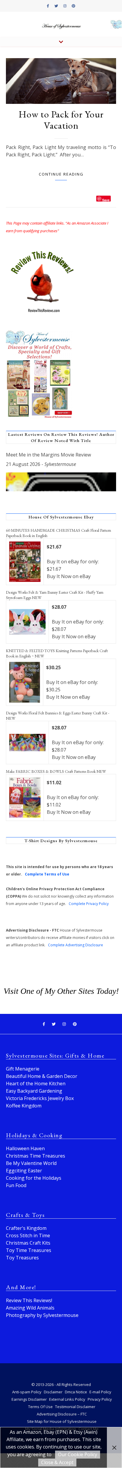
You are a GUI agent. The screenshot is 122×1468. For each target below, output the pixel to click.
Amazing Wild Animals (30, 1308)
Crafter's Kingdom (26, 1228)
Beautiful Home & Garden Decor (41, 1076)
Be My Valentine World (31, 1163)
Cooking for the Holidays (33, 1178)
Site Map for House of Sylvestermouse (62, 1421)
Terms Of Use (40, 1406)
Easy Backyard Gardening (34, 1091)
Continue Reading (61, 174)
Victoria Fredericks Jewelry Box (40, 1098)
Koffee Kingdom (23, 1105)
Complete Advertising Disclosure (75, 944)
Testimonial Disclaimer (75, 1406)
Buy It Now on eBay (69, 576)
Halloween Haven (25, 1148)
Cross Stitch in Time (28, 1235)
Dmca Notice (76, 1392)
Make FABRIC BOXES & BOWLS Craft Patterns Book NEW (56, 771)
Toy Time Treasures (28, 1250)
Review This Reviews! (29, 1300)
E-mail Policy (100, 1392)
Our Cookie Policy (77, 1454)
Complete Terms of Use (47, 874)
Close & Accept (57, 1462)
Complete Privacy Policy (89, 903)
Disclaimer (53, 1392)
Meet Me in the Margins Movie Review (48, 454)
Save (106, 200)
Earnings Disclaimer (29, 1399)
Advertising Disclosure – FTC (62, 1414)
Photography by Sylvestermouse (42, 1315)
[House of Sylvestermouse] (61, 24)
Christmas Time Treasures (35, 1156)
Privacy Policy (100, 1399)
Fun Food (16, 1185)
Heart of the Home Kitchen (35, 1083)
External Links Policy (67, 1399)
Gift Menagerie (22, 1069)
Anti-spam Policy (26, 1392)
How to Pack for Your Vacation (61, 120)
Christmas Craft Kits (28, 1243)
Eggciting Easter (24, 1170)
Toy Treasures (22, 1257)
